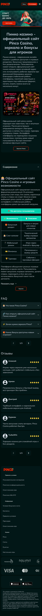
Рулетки (6, 547)
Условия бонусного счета (11, 506)
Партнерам (6, 521)
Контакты (6, 511)
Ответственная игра (10, 490)
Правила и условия (10, 475)
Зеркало (21, 288)
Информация (9, 501)
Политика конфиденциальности (14, 485)
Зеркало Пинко (21, 148)
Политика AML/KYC (9, 495)
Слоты (5, 542)
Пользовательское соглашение (13, 480)
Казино (7, 532)
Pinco (4, 537)
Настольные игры (9, 552)
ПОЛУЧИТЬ (8, 23)
